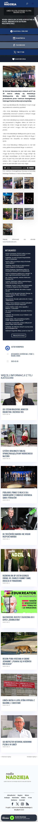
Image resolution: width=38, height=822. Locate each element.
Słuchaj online (19, 31)
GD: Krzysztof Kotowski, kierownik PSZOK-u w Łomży (18, 311)
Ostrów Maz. (24, 354)
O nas (30, 798)
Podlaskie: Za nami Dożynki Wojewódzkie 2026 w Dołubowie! (17, 258)
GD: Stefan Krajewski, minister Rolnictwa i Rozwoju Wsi (18, 278)
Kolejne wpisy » (32, 757)
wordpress (20, 347)
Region (13, 356)
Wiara (18, 356)
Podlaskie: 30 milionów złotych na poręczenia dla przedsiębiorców (19, 327)
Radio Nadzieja (25, 807)
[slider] (31, 167)
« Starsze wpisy (6, 757)
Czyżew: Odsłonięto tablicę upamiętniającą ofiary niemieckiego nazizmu (18, 282)
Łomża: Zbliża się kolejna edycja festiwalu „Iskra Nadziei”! (17, 262)
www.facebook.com (9, 242)
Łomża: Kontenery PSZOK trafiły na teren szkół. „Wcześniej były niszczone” (17, 254)
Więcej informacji (18, 335)
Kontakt (22, 800)
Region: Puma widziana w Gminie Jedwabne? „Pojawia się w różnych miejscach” (18, 303)
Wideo (23, 798)
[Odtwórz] (5, 168)
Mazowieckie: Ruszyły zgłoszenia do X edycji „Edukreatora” (18, 299)
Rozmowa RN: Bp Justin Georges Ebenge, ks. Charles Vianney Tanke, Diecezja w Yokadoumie (19, 294)
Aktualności (15, 354)
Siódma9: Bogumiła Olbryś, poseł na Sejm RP (19, 331)
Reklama (14, 800)
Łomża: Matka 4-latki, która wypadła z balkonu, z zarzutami (16, 307)
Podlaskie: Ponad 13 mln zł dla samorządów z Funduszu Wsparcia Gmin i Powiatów (18, 286)
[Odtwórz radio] (12, 818)
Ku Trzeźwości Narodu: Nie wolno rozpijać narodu (18, 290)
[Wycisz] (28, 168)
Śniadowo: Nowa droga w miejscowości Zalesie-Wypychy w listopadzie (17, 266)
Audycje (7, 798)
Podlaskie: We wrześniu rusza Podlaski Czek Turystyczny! (18, 315)
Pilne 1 (31, 354)
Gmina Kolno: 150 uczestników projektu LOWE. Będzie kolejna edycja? (17, 319)
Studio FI (17, 810)
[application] (19, 168)
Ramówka (15, 798)
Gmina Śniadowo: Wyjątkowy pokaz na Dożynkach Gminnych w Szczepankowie (17, 270)
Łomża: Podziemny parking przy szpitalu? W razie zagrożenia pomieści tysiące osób (18, 274)
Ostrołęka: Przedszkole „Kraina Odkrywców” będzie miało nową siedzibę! (18, 323)
